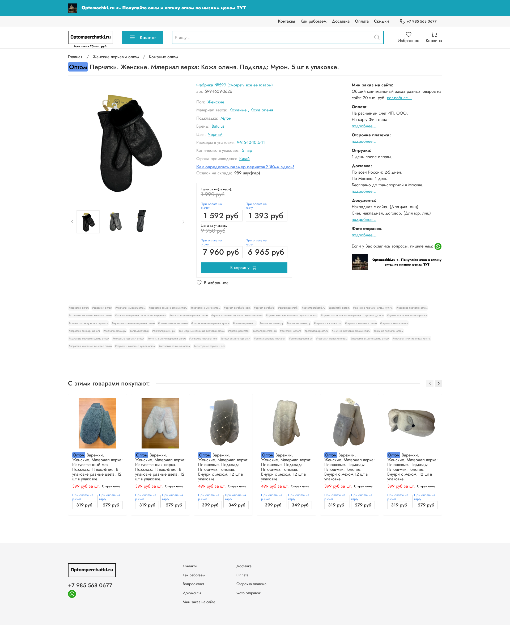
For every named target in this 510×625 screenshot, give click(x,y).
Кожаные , (240, 110)
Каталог (148, 37)
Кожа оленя (261, 110)
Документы (192, 592)
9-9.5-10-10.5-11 (251, 142)
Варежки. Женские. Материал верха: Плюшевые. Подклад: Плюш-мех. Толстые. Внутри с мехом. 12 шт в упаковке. (223, 467)
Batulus (218, 126)
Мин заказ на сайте (199, 602)
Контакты (286, 21)
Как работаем (313, 21)
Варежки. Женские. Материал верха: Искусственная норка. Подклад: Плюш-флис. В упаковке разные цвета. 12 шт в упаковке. (160, 467)
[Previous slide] (76, 141)
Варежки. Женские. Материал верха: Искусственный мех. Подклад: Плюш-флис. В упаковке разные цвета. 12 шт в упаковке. (97, 467)
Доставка (341, 21)
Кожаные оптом (163, 57)
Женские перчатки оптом (116, 57)
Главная (75, 57)
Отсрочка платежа (251, 583)
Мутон (225, 118)
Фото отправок (248, 592)
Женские (215, 102)
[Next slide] (179, 141)
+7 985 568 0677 (422, 21)
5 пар (247, 150)
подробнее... (399, 98)
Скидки (381, 21)
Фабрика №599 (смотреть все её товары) (234, 85)
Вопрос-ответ (193, 583)
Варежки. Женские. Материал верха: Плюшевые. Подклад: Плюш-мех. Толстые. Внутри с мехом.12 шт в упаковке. (349, 467)
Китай (244, 159)
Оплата (362, 21)
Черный (215, 134)
